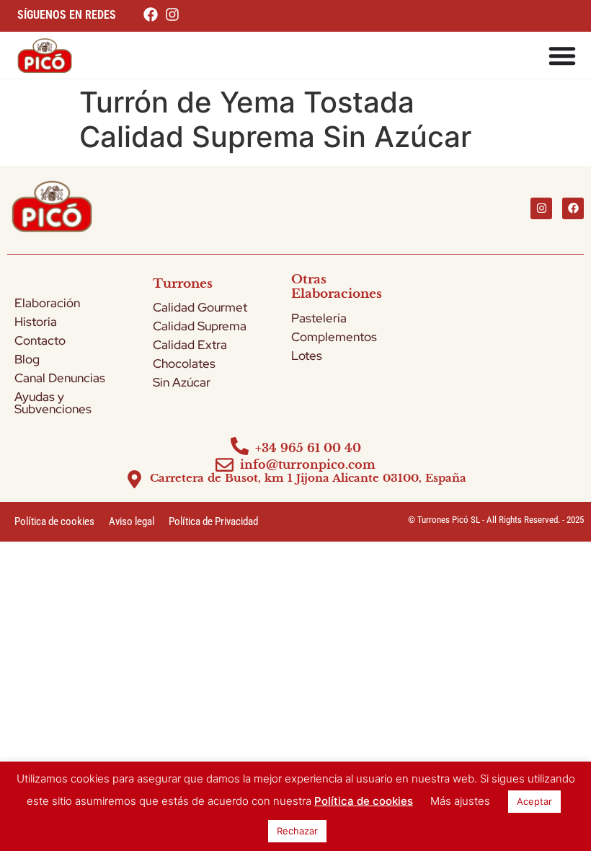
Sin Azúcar (181, 382)
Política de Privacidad (213, 521)
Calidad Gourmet (200, 307)
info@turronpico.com (308, 464)
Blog (27, 359)
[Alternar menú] (562, 55)
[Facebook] (573, 208)
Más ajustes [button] (460, 801)
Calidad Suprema (199, 326)
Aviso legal (131, 521)
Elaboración (47, 303)
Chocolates (184, 363)
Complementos (334, 337)
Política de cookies (54, 521)
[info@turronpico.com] (224, 465)
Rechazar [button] (297, 831)
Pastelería (319, 318)
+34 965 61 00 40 (308, 448)
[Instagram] (541, 208)
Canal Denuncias (59, 378)
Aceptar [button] (534, 801)
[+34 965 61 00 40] (240, 446)
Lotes (306, 355)
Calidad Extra (190, 345)
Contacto (40, 340)
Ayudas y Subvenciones (53, 403)
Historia (35, 322)
